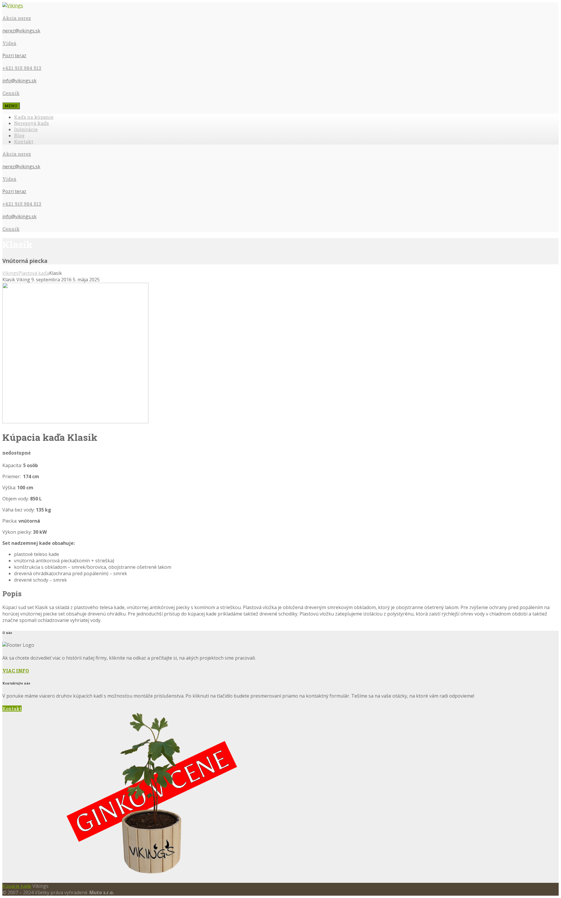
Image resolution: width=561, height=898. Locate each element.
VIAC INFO (15, 671)
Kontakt (23, 141)
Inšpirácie (26, 129)
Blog (19, 135)
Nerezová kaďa (31, 123)
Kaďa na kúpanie (33, 117)
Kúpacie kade (16, 886)
